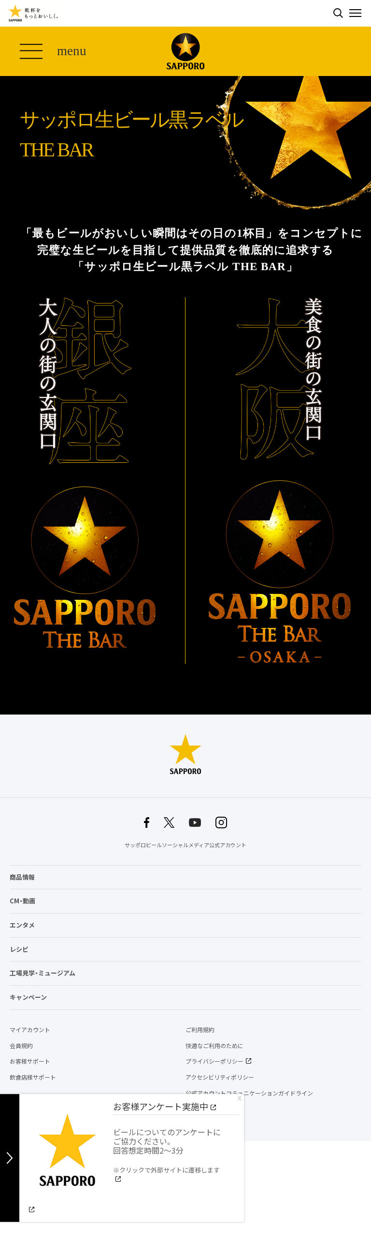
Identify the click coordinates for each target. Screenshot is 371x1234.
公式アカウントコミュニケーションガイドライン (249, 1093)
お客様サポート (30, 1061)
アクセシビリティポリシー (220, 1077)
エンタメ (22, 924)
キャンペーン (28, 997)
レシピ (19, 949)
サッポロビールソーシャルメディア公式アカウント (185, 845)
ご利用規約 (200, 1029)
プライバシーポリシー (214, 1061)
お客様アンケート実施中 (160, 1106)
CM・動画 (22, 900)
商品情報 (22, 877)
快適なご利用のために (214, 1045)
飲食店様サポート (33, 1077)
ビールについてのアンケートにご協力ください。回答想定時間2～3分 (167, 1150)
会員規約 (21, 1045)
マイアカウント (30, 1029)
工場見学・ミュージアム (42, 972)
